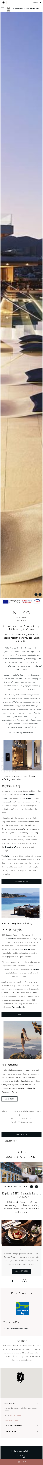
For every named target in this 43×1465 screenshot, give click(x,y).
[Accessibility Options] (4, 2)
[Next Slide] (40, 594)
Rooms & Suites (21, 881)
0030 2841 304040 (24, 1118)
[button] (11, 1172)
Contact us (9, 1403)
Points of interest (13, 1425)
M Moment (10, 1065)
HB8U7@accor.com (24, 1122)
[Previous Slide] (36, 594)
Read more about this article (17, 1328)
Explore (21, 1250)
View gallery (22, 1014)
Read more (9, 1099)
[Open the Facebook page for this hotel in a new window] (19, 1457)
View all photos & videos (17, 1187)
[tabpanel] (21, 305)
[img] (8, 9)
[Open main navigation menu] (2, 8)
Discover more (21, 1271)
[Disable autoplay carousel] (13, 1281)
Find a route (10, 1432)
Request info (11, 1141)
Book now (21, 1462)
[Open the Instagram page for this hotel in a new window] (24, 1457)
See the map (21, 1134)
